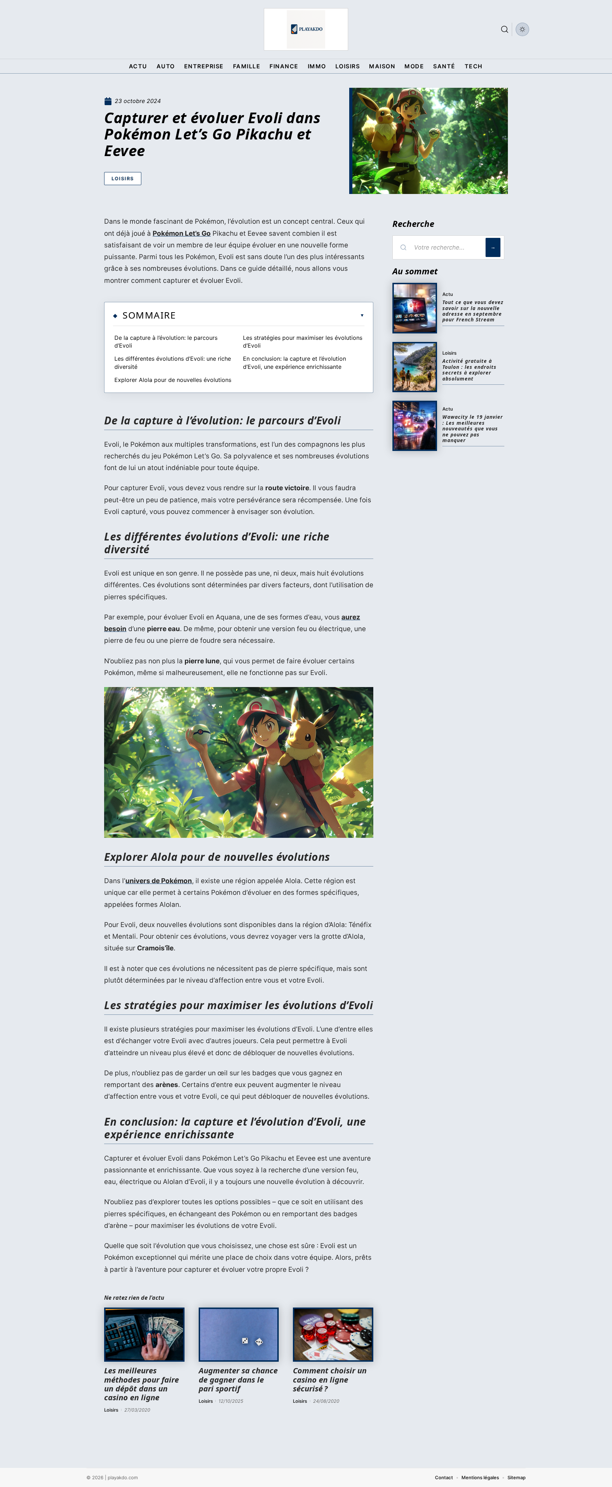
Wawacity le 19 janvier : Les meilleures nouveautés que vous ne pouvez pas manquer (472, 428)
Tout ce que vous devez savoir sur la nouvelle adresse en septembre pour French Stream (472, 311)
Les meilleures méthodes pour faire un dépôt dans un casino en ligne (141, 1383)
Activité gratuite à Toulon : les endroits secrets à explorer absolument (469, 370)
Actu (447, 294)
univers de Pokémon (158, 881)
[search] (504, 29)
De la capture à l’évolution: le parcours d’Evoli (165, 341)
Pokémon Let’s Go (182, 233)
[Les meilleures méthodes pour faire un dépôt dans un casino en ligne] (144, 1334)
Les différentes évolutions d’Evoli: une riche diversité (172, 362)
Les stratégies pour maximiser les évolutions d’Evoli (302, 341)
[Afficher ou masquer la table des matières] (270, 315)
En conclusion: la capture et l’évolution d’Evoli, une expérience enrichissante (294, 362)
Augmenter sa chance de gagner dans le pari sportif (238, 1379)
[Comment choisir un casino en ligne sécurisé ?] (333, 1334)
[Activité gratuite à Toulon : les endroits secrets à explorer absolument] (414, 367)
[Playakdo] (306, 29)
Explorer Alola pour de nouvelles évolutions (172, 379)
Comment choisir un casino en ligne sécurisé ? (330, 1379)
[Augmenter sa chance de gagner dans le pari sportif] (238, 1334)
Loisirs (123, 178)
